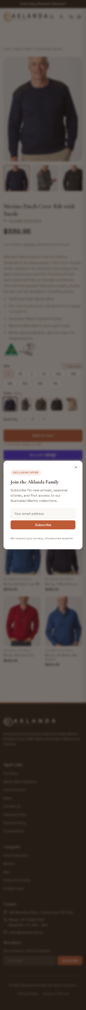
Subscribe (43, 525)
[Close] (75, 467)
